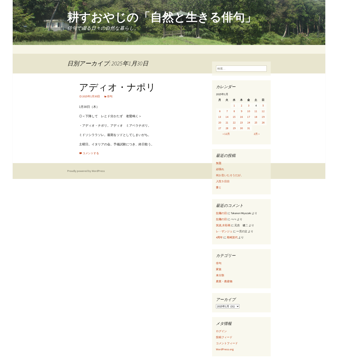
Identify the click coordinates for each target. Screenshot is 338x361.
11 (255, 111)
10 (248, 111)
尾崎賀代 (232, 237)
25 (255, 122)
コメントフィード (227, 343)
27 (219, 128)
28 (227, 128)
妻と (218, 187)
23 (241, 122)
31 (248, 128)
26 (263, 122)
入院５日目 (223, 181)
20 (219, 122)
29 (234, 128)
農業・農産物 (224, 281)
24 (248, 122)
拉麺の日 (221, 213)
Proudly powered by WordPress (86, 171)
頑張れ (220, 169)
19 (263, 117)
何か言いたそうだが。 (229, 175)
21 (227, 122)
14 (227, 117)
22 (234, 122)
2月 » (257, 134)
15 (234, 117)
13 (219, 117)
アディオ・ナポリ (117, 87)
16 (241, 117)
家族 (218, 269)
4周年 (219, 237)
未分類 (220, 275)
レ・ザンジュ (224, 231)
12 (263, 111)
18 (255, 117)
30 (241, 128)
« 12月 (226, 134)
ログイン (221, 331)
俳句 (109, 96)
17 (248, 117)
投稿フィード (224, 337)
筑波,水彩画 (223, 225)
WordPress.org (225, 349)
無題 (218, 163)
